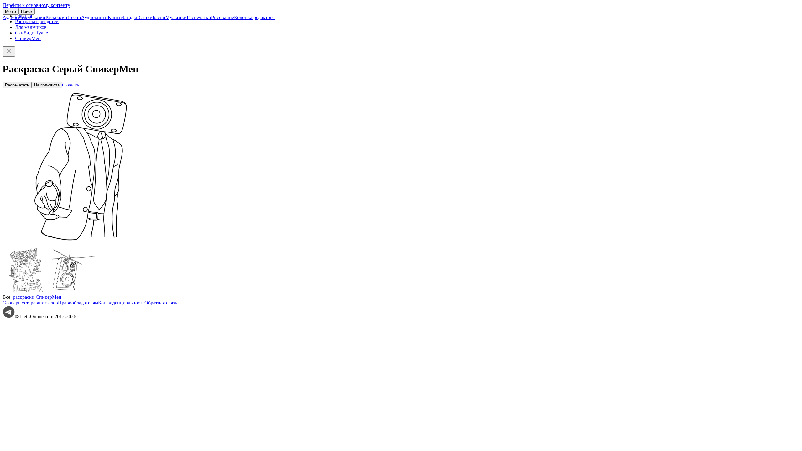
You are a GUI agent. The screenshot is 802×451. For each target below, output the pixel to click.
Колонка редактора (254, 17)
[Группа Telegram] (9, 316)
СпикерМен (28, 38)
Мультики (176, 17)
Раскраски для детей (37, 21)
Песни (74, 17)
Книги (115, 17)
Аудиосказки (16, 17)
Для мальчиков (31, 27)
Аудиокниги (94, 17)
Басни (159, 17)
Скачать (70, 84)
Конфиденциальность (121, 302)
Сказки (37, 17)
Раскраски (56, 17)
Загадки (130, 17)
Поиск (26, 11)
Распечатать (17, 85)
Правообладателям (78, 302)
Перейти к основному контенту (36, 5)
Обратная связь (160, 302)
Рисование (222, 17)
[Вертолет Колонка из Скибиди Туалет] (72, 291)
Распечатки (199, 17)
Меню (10, 11)
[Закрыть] (9, 51)
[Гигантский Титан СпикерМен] (26, 291)
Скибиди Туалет (32, 32)
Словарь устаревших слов (30, 302)
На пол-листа (47, 85)
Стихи (146, 17)
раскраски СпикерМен (37, 297)
